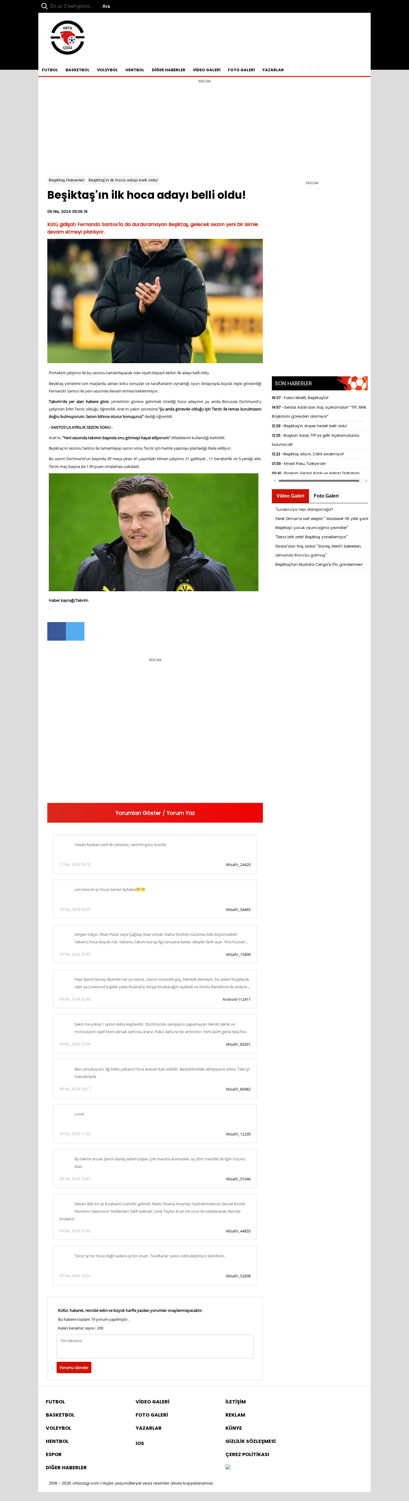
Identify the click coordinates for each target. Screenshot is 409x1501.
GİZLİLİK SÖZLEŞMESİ (250, 1441)
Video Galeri (290, 495)
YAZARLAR (273, 70)
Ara (106, 6)
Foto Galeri (326, 495)
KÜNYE (233, 1428)
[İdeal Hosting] (227, 1467)
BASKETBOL (78, 70)
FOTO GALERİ (241, 70)
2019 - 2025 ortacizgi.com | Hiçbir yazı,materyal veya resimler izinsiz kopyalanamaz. (131, 1483)
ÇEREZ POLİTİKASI (247, 1454)
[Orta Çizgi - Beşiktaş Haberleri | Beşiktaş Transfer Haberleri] (64, 55)
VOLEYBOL (107, 70)
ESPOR (54, 1454)
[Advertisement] (204, 128)
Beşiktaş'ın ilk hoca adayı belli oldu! (123, 180)
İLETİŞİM (235, 1401)
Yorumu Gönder (74, 1367)
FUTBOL (50, 70)
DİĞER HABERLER (168, 70)
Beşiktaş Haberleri (66, 180)
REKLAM (235, 1414)
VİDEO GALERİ (206, 70)
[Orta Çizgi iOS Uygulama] (321, 67)
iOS (140, 1443)
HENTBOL (134, 70)
